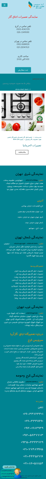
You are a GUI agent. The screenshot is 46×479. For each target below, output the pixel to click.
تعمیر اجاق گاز (27, 137)
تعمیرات (35, 139)
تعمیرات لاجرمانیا (32, 145)
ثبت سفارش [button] (23, 70)
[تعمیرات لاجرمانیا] (23, 112)
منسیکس (21, 477)
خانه (30, 89)
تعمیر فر (20, 137)
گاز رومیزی (28, 139)
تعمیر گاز (14, 137)
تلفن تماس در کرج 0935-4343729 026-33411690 (23, 29)
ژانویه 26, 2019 (18, 139)
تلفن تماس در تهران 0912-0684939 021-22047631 (23, 44)
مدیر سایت (37, 137)
